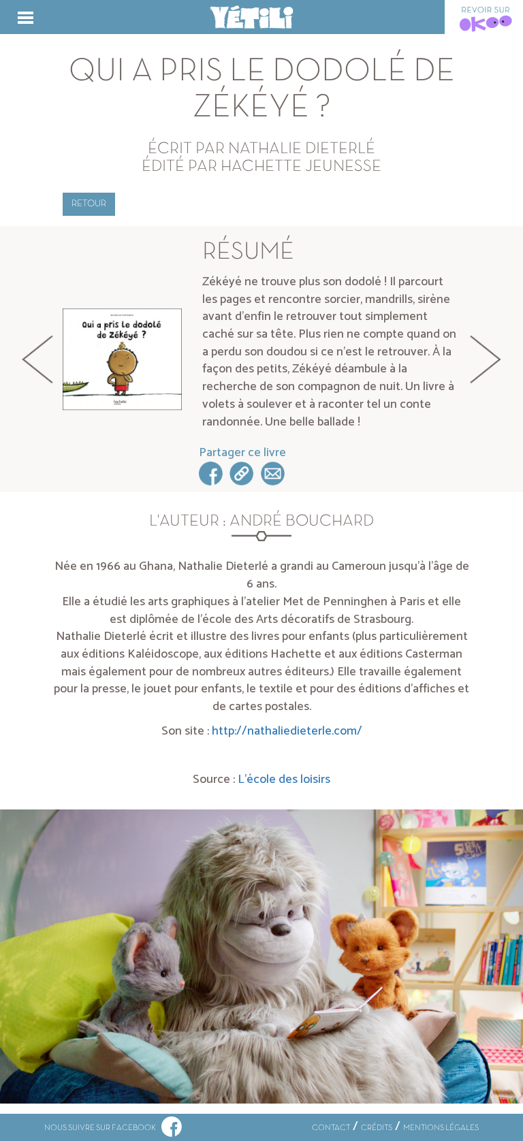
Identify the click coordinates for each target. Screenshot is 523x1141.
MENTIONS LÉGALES (441, 1128)
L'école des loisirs (284, 779)
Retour (89, 203)
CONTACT (331, 1128)
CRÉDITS (376, 1128)
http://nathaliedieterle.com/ (287, 731)
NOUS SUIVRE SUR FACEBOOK (102, 1128)
